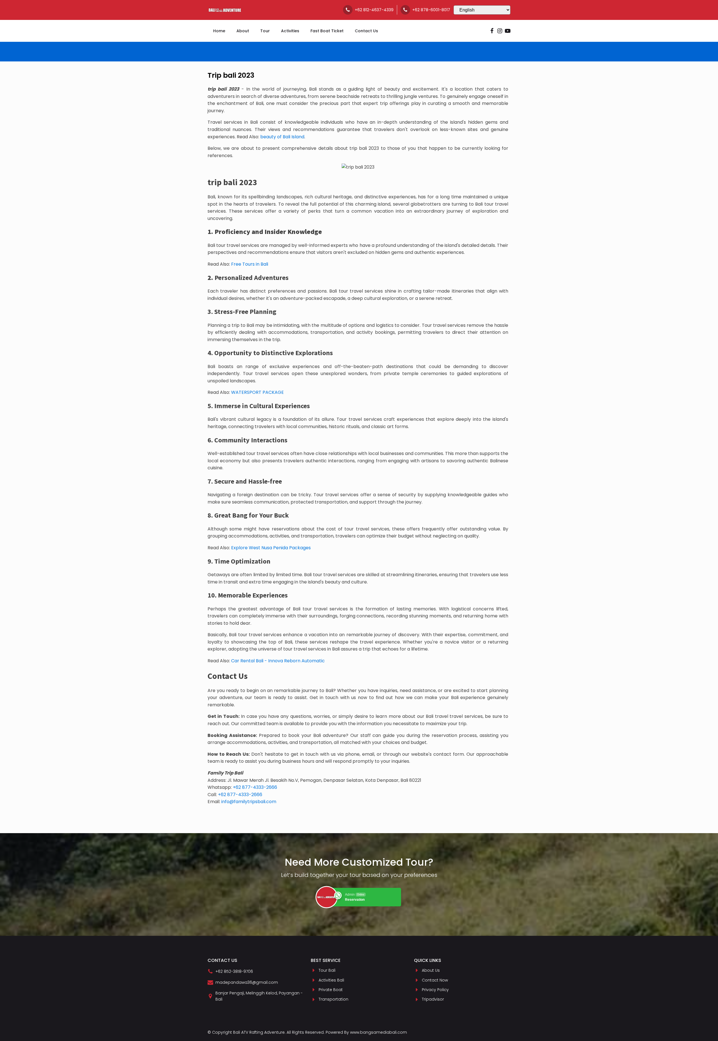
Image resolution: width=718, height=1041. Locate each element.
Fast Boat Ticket (327, 31)
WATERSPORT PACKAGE (257, 392)
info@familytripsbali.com (248, 801)
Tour (265, 31)
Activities (290, 31)
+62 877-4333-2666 (255, 787)
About (242, 31)
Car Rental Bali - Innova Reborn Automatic (278, 661)
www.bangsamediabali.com (378, 1032)
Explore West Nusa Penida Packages (271, 547)
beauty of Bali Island (282, 137)
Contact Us (366, 31)
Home (219, 31)
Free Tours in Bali (249, 264)
